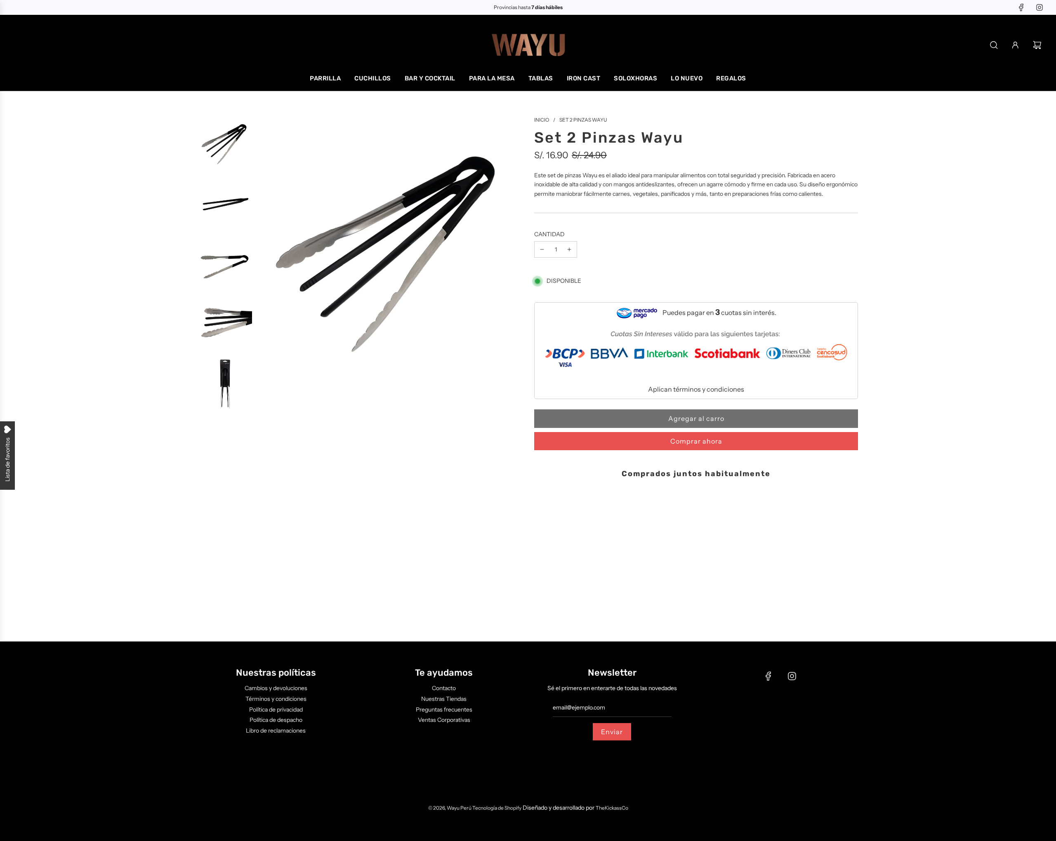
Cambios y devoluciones (276, 688)
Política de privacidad (276, 709)
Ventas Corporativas (444, 720)
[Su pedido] (1038, 45)
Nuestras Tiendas (444, 698)
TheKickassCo (612, 808)
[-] (542, 249)
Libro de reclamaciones (276, 730)
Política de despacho (276, 720)
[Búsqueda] (994, 45)
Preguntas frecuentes (444, 709)
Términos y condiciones (275, 698)
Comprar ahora (696, 441)
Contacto (444, 688)
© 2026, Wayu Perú (450, 808)
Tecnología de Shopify (496, 808)
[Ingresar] (1015, 45)
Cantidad (549, 234)
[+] (569, 249)
